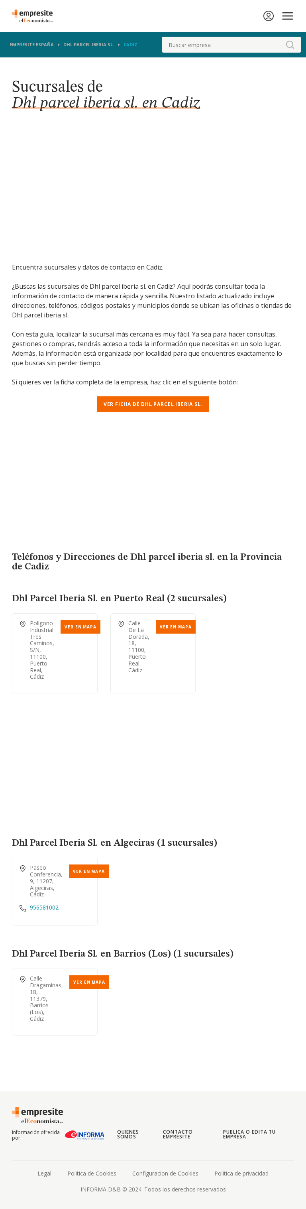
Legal (44, 1173)
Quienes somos (128, 1134)
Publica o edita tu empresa (249, 1134)
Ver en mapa (80, 627)
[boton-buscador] (290, 45)
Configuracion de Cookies (165, 1173)
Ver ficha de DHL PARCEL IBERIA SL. (153, 404)
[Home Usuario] (268, 16)
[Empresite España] (35, 16)
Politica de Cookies (91, 1173)
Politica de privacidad (241, 1173)
